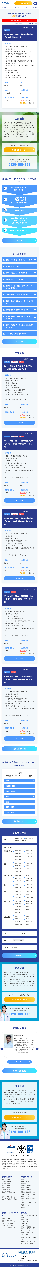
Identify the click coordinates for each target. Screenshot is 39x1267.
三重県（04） (29, 887)
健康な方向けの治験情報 (8, 1196)
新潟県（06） (18, 875)
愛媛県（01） (29, 909)
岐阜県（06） (29, 885)
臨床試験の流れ (25, 1219)
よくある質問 (24, 1225)
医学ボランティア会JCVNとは (29, 1216)
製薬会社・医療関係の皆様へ (28, 1227)
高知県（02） (18, 912)
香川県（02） (18, 909)
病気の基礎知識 (25, 1181)
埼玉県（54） (18, 866)
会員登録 (14, 16)
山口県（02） (18, 906)
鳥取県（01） (18, 901)
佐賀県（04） (29, 916)
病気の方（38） (29, 838)
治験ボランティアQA (7, 1224)
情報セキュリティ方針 (27, 1232)
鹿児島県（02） (19, 924)
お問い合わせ (24, 1223)
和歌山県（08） (30, 897)
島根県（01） (29, 901)
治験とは (23, 1180)
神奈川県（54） (30, 863)
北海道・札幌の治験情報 (8, 1193)
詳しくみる (19, 341)
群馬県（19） (18, 871)
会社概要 (23, 1217)
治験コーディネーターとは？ (28, 1195)
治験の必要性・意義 (7, 1220)
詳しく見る (19, 422)
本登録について (25, 1206)
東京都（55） (18, 863)
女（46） (24, 933)
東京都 (6, 85)
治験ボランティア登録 (8, 1225)
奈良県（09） (18, 897)
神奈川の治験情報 (6, 1181)
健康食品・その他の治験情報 (9, 1200)
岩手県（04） (18, 853)
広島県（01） (29, 904)
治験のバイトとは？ (26, 1196)
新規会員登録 (23, 3)
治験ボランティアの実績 (8, 1222)
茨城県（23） (18, 868)
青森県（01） (29, 851)
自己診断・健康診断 (26, 1185)
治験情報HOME (6, 1218)
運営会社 (24, 1213)
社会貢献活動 (24, 1221)
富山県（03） (29, 875)
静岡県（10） (18, 887)
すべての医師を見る (19, 1071)
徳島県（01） (29, 906)
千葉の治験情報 (6, 1185)
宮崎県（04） (29, 921)
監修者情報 (24, 1208)
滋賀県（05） (29, 894)
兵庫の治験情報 (6, 1189)
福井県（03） (29, 878)
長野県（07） (29, 881)
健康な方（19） (19, 838)
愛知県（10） (18, 885)
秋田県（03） (18, 856)
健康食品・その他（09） (21, 840)
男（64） (17, 933)
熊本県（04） (29, 919)
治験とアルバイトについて (9, 1227)
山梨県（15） (18, 881)
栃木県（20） (29, 868)
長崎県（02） (18, 919)
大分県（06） (18, 921)
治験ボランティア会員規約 (28, 1229)
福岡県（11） (18, 916)
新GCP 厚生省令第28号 (27, 1243)
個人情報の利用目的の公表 (28, 1241)
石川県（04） (18, 878)
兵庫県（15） (29, 891)
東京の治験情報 (6, 1180)
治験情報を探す (19, 821)
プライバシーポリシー (27, 1230)
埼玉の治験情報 (6, 1183)
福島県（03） (18, 859)
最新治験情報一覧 (19, 749)
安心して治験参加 (25, 1187)
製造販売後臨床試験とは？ (28, 1193)
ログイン (23, 101)
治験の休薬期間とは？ (27, 1191)
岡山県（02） (18, 904)
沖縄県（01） (29, 924)
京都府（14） (18, 894)
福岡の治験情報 (6, 1191)
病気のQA (23, 1183)
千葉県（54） (29, 866)
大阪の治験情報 (6, 1187)
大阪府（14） (18, 891)
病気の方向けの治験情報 (8, 1198)
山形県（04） (29, 856)
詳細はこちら (19, 240)
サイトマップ (24, 1234)
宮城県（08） (29, 853)
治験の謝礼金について (27, 1189)
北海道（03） (18, 851)
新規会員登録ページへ (19, 150)
